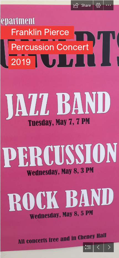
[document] (59, 129)
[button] (82, 5)
